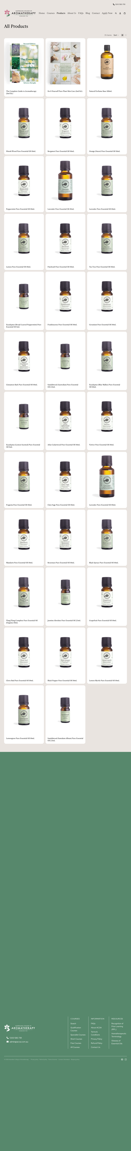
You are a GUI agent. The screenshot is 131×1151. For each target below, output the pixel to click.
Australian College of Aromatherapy (18, 1059)
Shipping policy (75, 1059)
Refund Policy (96, 1043)
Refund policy (43, 1059)
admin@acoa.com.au (18, 1041)
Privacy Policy (96, 1039)
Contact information (64, 1059)
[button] (116, 35)
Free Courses (76, 1043)
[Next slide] (82, 63)
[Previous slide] (49, 63)
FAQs (93, 1023)
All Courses (75, 1047)
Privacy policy (34, 1059)
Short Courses (76, 1039)
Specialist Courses (78, 1035)
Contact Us (95, 1047)
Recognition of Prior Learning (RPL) (117, 1026)
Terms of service (52, 1059)
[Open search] (116, 13)
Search (73, 1023)
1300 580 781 (120, 4)
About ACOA (96, 1027)
